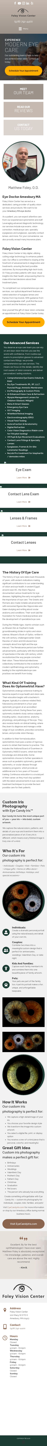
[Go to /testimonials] (23, 109)
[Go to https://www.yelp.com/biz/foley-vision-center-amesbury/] (32, 3)
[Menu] (23, 1442)
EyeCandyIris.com (15, 1207)
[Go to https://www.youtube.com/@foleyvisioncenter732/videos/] (19, 3)
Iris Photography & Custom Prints (23, 391)
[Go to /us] (23, 91)
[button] (23, 71)
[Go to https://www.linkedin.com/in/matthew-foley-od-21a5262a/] (27, 3)
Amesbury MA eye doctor (19, 211)
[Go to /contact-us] (23, 127)
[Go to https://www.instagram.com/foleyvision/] (23, 3)
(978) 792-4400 (23, 21)
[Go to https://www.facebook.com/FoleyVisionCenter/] (15, 3)
